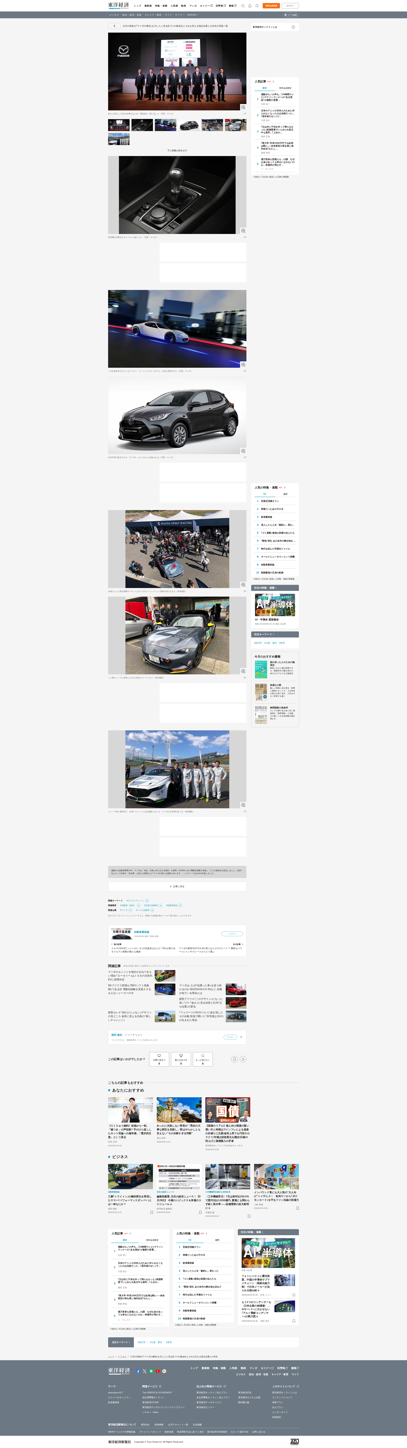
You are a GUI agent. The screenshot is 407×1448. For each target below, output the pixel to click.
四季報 (219, 5)
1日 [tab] (264, 494)
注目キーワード (263, 634)
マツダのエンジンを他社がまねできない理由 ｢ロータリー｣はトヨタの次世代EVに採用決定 (130, 976)
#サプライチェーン (135, 900)
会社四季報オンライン (153, 1397)
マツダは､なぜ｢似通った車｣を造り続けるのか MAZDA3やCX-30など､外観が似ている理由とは (200, 989)
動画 (183, 5)
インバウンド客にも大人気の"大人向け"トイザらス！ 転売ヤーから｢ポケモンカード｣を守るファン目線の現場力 (276, 1196)
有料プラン (277, 1402)
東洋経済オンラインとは (265, 27)
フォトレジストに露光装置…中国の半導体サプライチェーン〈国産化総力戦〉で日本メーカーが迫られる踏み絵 (256, 1283)
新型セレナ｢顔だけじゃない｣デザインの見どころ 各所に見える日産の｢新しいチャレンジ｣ (130, 1016)
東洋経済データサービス (209, 1402)
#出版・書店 (270, 643)
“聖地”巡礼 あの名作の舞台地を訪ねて (278, 541)
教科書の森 (243, 1402)
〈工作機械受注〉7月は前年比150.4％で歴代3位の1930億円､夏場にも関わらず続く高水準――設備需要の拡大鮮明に (227, 1202)
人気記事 (260, 81)
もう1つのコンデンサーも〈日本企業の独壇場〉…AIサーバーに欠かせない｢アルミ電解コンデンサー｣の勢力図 (256, 1309)
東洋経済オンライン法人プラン (212, 1392)
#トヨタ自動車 (143, 910)
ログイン (290, 6)
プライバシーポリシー (150, 1432)
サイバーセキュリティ (119, 1397)
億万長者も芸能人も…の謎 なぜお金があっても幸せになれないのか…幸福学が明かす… (278, 162)
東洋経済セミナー (205, 1407)
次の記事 (237, 944)
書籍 (231, 5)
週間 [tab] (285, 494)
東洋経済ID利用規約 (217, 1432)
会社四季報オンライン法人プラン (213, 1397)
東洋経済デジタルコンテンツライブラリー (163, 1407)
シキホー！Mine (150, 1412)
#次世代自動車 (151, 905)
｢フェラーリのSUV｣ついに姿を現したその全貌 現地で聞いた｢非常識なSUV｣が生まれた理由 (201, 1016)
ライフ (168, 15)
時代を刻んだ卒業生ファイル (275, 548)
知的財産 (169, 1432)
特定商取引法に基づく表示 (190, 1432)
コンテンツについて (282, 1397)
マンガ (193, 5)
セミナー (205, 5)
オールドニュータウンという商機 (278, 556)
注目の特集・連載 (264, 587)
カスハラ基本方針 (240, 1432)
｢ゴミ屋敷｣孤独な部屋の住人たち (278, 533)
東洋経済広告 (245, 1392)
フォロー (232, 934)
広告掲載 (197, 1424)
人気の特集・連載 (266, 487)
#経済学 (258, 643)
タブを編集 (292, 15)
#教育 (282, 643)
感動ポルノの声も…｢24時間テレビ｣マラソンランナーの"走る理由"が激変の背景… (277, 97)
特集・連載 (161, 5)
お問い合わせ (259, 1432)
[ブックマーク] (234, 1059)
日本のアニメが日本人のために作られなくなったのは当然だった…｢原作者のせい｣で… (278, 113)
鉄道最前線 (266, 517)
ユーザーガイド (280, 1412)
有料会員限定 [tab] (285, 88)
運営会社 (145, 1424)
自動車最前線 (141, 932)
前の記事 (117, 944)
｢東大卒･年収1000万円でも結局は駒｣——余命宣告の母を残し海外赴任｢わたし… (277, 146)
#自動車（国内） (128, 905)
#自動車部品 (172, 905)
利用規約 (276, 1417)
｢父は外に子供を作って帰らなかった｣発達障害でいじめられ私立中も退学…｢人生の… (277, 129)
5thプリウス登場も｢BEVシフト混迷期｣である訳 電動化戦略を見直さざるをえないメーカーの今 (129, 989)
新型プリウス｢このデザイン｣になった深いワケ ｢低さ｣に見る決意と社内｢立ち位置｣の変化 (201, 1003)
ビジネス (114, 15)
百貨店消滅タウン (270, 501)
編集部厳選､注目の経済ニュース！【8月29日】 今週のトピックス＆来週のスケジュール (179, 1200)
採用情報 (159, 1424)
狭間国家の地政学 (279, 707)
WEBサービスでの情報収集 (121, 1432)
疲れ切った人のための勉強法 (282, 663)
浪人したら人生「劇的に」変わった (278, 525)
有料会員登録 (271, 6)
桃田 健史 (116, 1035)
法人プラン (277, 1407)
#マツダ (124, 910)
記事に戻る (114, 26)
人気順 (174, 5)
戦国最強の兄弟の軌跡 (272, 572)
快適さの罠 (275, 685)
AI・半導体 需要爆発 (267, 619)
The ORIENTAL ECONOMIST (157, 1392)
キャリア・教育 (153, 15)
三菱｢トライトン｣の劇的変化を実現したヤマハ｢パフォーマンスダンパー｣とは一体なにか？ (130, 1200)
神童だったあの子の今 (272, 509)
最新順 (148, 5)
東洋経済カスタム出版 (249, 1397)
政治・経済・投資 (132, 15)
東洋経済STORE (150, 1402)
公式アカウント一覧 (178, 1424)
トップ (137, 5)
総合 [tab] (265, 88)
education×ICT (115, 1392)
